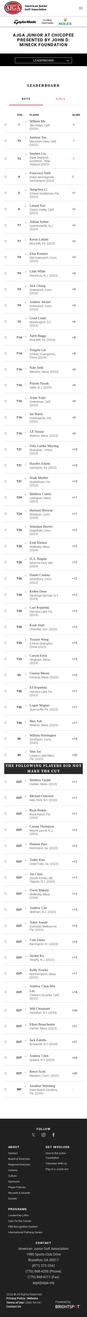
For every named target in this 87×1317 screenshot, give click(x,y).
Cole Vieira (37, 940)
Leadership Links (18, 1215)
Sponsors (14, 1181)
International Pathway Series (25, 1232)
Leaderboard (43, 60)
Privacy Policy (15, 1298)
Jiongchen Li (38, 189)
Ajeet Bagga (38, 335)
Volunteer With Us (56, 1163)
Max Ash (36, 721)
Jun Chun (36, 874)
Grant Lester (38, 318)
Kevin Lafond (39, 239)
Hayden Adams (40, 463)
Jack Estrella (38, 1040)
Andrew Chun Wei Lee (42, 988)
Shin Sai (35, 751)
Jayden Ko (37, 955)
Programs (17, 1209)
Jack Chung (37, 286)
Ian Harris (36, 414)
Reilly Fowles (39, 970)
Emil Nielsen (38, 542)
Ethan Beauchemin (42, 1024)
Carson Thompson (42, 826)
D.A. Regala (38, 559)
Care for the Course (19, 1221)
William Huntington (43, 735)
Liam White (37, 271)
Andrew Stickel (40, 302)
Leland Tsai (37, 205)
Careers (13, 1170)
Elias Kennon (39, 253)
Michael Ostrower (42, 796)
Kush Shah (37, 625)
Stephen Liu (38, 153)
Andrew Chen (39, 1056)
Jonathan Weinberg (42, 1086)
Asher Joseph (39, 922)
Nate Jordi (36, 367)
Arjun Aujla (37, 397)
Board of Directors (19, 1158)
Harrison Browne (41, 510)
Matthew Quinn (40, 780)
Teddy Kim (37, 860)
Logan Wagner (39, 705)
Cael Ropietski (39, 607)
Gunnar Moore (39, 673)
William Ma (37, 121)
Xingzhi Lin (38, 350)
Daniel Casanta (40, 575)
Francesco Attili (40, 173)
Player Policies (17, 1187)
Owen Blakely (39, 890)
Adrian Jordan (39, 222)
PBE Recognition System (23, 1226)
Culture (12, 1175)
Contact (13, 1153)
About (14, 1147)
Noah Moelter (39, 478)
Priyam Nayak (39, 383)
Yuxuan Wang (39, 639)
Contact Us (13, 1306)
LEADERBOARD (43, 85)
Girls (60, 98)
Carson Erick (38, 655)
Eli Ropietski (38, 687)
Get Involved (58, 1147)
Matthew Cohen (40, 494)
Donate (12, 1198)
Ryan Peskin (38, 810)
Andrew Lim (38, 908)
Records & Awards (19, 1192)
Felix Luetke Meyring (44, 446)
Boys (26, 98)
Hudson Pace (38, 844)
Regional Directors (19, 1164)
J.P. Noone (37, 431)
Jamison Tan (38, 137)
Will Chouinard (40, 1008)
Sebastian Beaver (41, 526)
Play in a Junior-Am (57, 1169)
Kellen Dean (38, 591)
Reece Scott (37, 1071)
